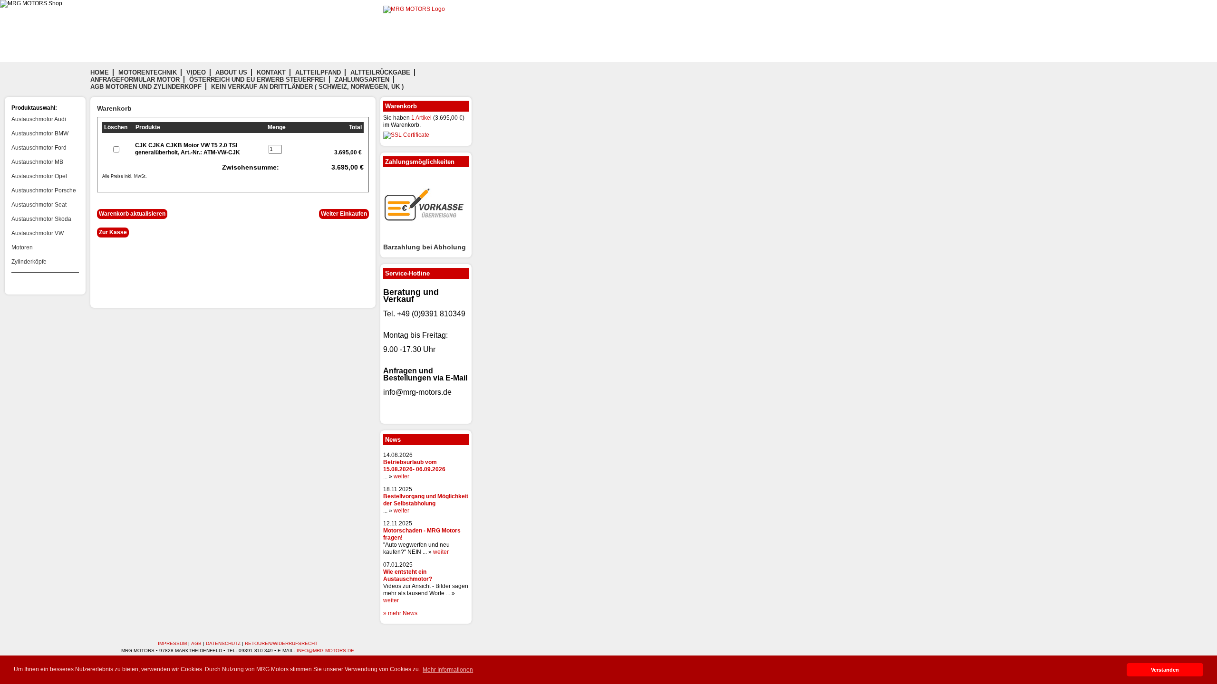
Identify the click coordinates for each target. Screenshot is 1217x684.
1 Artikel (421, 117)
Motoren (22, 247)
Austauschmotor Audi (38, 119)
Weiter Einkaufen (344, 213)
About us (231, 72)
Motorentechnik (147, 72)
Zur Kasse (113, 232)
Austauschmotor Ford (39, 147)
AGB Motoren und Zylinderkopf (146, 86)
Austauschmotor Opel (39, 176)
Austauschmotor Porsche (43, 190)
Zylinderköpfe (29, 261)
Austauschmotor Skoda (41, 219)
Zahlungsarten (362, 79)
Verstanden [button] (1165, 670)
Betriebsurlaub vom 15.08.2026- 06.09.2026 (414, 466)
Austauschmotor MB (37, 162)
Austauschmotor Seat (39, 204)
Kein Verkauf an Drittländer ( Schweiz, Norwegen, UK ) (307, 86)
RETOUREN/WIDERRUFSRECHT (281, 643)
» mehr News (400, 613)
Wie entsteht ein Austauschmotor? (407, 575)
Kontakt (271, 72)
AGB (196, 643)
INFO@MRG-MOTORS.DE (325, 650)
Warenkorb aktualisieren (132, 213)
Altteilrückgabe (380, 72)
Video (196, 72)
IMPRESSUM (172, 643)
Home (99, 72)
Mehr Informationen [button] (448, 669)
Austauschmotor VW (37, 233)
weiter (401, 476)
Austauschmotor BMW (39, 133)
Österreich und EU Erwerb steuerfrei (257, 79)
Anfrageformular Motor (135, 79)
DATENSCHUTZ (223, 643)
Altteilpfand (318, 72)
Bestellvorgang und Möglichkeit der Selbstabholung (425, 500)
